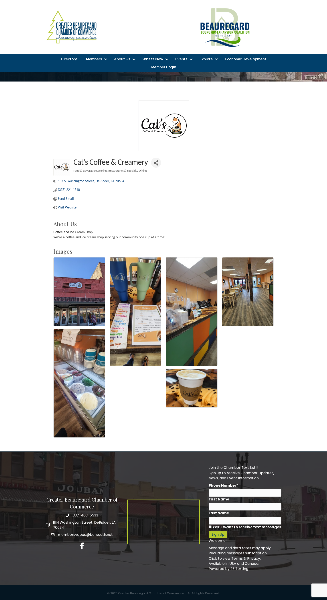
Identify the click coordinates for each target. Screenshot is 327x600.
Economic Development (245, 59)
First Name (219, 499)
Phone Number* (223, 485)
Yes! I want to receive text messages (246, 527)
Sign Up (218, 534)
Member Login (163, 67)
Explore (206, 59)
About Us (122, 59)
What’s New (152, 59)
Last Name (219, 513)
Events (181, 59)
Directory (69, 59)
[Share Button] (156, 163)
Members (94, 59)
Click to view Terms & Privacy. (235, 558)
